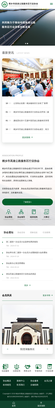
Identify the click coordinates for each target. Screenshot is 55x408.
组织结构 (34, 218)
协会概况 (7, 381)
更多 (26, 285)
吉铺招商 (34, 385)
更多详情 (46, 295)
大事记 (46, 218)
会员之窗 (48, 381)
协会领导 (21, 218)
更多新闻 (26, 137)
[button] (48, 349)
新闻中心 (21, 381)
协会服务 (34, 381)
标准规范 (7, 385)
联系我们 (21, 385)
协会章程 (8, 218)
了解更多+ (27, 202)
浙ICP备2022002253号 (39, 397)
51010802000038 (15, 397)
